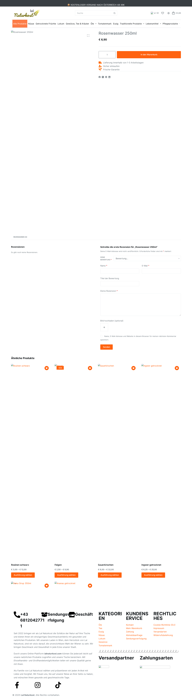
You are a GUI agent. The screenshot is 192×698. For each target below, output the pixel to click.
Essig (115, 23)
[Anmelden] (169, 13)
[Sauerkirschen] (118, 462)
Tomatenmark (105, 23)
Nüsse (31, 23)
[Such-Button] (114, 13)
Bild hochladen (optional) (111, 320)
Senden (106, 347)
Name (103, 265)
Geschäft (84, 614)
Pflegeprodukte (170, 23)
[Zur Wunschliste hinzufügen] (47, 368)
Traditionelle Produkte (131, 23)
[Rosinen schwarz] (31, 462)
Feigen (58, 565)
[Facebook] (100, 77)
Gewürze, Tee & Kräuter (77, 23)
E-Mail (145, 265)
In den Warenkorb (149, 54)
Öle (92, 23)
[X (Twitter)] (103, 77)
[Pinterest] (106, 77)
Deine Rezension (109, 291)
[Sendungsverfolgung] (44, 614)
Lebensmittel (152, 23)
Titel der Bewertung (109, 278)
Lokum (61, 23)
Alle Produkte (20, 23)
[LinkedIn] (109, 77)
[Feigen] (74, 462)
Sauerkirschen (105, 565)
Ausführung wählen (23, 575)
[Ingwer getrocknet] (161, 462)
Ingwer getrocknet (151, 565)
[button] (155, 13)
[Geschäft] (72, 614)
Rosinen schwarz (20, 565)
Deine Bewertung (106, 258)
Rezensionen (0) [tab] (20, 237)
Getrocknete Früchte (46, 23)
